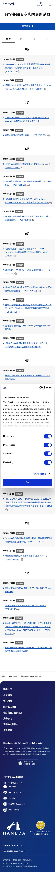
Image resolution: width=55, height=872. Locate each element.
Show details (39, 474)
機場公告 (7, 689)
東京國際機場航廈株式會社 (13, 851)
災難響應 (7, 730)
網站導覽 (6, 860)
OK (27, 482)
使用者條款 (16, 860)
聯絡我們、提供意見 (12, 712)
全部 (8, 39)
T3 (49, 40)
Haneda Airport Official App (23, 743)
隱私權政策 (27, 860)
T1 (23, 40)
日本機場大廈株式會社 (11, 845)
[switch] (48, 445)
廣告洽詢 (7, 718)
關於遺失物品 (9, 706)
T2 (36, 40)
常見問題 (7, 701)
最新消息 (7, 695)
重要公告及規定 (10, 724)
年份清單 (26, 26)
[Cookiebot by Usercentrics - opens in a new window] (39, 388)
